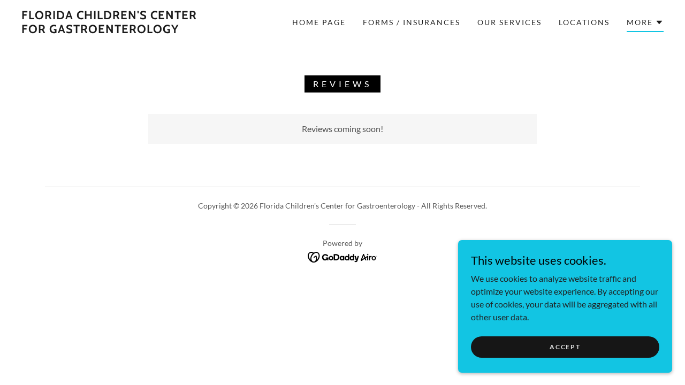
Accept (565, 347)
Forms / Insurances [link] (411, 22)
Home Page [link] (319, 22)
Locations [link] (584, 22)
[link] (109, 30)
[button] (645, 24)
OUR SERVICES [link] (509, 22)
